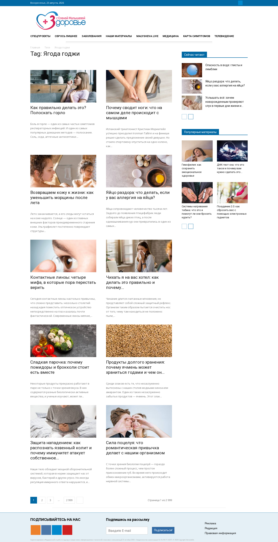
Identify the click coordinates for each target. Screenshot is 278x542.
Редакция (211, 528)
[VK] (235, 3)
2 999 (69, 500)
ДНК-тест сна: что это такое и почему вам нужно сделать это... (230, 168)
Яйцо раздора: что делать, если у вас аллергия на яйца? (138, 195)
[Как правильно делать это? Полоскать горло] (63, 86)
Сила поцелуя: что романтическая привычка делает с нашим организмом (135, 447)
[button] (243, 34)
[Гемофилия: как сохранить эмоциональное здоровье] (197, 151)
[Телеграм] (240, 3)
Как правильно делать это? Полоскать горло (58, 110)
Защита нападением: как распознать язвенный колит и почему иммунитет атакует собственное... (61, 450)
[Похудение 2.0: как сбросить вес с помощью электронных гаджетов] (232, 192)
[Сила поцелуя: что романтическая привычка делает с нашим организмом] (139, 421)
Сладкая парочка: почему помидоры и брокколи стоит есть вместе (59, 367)
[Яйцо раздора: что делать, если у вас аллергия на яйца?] (139, 171)
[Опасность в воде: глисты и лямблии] (192, 70)
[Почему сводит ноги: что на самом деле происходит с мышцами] (139, 86)
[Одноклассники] (230, 3)
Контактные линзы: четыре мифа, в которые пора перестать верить (63, 282)
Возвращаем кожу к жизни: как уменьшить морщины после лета (62, 197)
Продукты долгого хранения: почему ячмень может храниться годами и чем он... (135, 367)
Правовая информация (220, 533)
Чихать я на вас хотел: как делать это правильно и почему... (132, 282)
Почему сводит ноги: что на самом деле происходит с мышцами (134, 112)
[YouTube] (245, 3)
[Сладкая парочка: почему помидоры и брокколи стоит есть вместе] (63, 341)
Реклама (210, 523)
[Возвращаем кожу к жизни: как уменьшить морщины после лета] (63, 171)
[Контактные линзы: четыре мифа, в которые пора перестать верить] (63, 256)
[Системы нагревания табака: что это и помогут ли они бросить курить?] (197, 192)
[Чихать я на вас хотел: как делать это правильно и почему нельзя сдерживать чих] (139, 256)
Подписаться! (163, 530)
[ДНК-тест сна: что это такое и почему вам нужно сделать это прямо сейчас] (232, 151)
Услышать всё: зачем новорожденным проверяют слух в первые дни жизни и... (224, 101)
